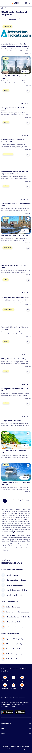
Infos (19, 19)
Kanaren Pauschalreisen (15, 649)
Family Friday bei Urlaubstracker (18, 612)
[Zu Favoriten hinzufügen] (28, 58)
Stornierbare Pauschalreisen (16, 590)
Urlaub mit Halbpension (14, 595)
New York (27, 519)
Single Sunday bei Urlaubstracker (18, 617)
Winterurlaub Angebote (14, 585)
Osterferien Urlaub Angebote (16, 627)
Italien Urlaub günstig (14, 654)
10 (20, 500)
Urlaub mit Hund (12, 575)
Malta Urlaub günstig (14, 644)
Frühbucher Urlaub (13, 607)
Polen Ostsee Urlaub (13, 659)
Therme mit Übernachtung (16, 580)
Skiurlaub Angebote (13, 622)
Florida (12, 536)
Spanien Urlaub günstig (14, 639)
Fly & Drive (15, 532)
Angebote (13, 19)
